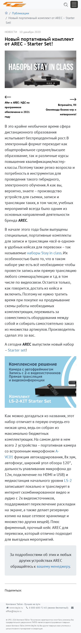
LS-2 (68, 480)
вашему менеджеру (53, 566)
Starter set (17, 350)
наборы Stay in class (44, 252)
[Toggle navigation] (74, 4)
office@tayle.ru (13, 611)
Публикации (20, 13)
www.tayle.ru (16, 607)
